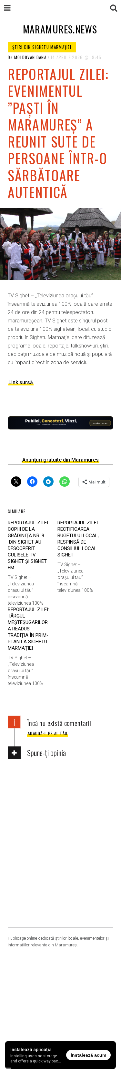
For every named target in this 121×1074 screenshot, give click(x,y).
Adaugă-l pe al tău (47, 733)
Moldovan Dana (30, 57)
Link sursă (20, 382)
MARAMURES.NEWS (60, 29)
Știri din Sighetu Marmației (41, 47)
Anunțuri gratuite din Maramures (60, 460)
